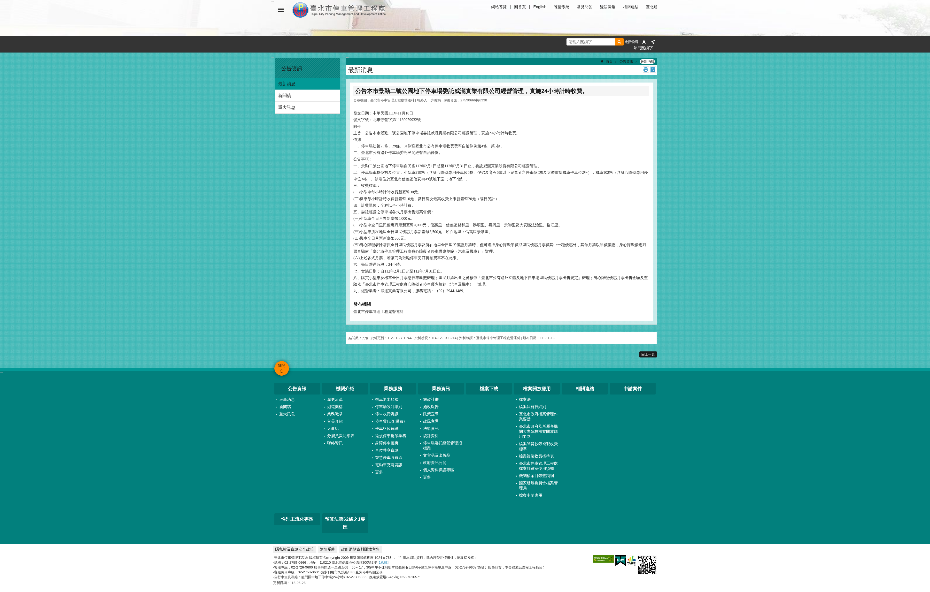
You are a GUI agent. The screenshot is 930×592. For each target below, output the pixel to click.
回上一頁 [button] (648, 354)
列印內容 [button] (646, 69)
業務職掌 (335, 414)
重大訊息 (286, 107)
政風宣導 (431, 421)
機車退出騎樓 (386, 399)
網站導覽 (499, 7)
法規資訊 (431, 428)
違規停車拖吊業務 (390, 436)
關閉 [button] (281, 9)
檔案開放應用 (537, 388)
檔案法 (525, 399)
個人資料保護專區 (438, 470)
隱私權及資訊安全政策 (294, 549)
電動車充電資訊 (388, 465)
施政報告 (431, 407)
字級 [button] (644, 42)
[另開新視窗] (603, 559)
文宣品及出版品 (436, 455)
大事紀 (333, 428)
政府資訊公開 (434, 463)
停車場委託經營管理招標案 (442, 445)
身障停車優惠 (386, 443)
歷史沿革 (335, 399)
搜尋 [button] (619, 42)
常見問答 (584, 7)
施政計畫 (431, 399)
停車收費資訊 (386, 414)
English (539, 7)
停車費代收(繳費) (390, 421)
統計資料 (431, 436)
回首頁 (520, 7)
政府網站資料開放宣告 (360, 549)
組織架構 (335, 407)
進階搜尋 (631, 42)
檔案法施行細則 (532, 407)
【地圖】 (383, 562)
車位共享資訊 (386, 450)
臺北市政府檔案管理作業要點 (538, 416)
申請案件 (633, 388)
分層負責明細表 (340, 436)
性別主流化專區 (297, 519)
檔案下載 (489, 388)
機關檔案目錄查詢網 (536, 476)
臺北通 (652, 7)
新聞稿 (284, 95)
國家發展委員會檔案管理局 (538, 485)
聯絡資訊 (335, 443)
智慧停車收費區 (388, 457)
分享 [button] (653, 42)
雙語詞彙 (607, 7)
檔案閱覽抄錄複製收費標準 (538, 446)
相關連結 (630, 7)
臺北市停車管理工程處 (339, 9)
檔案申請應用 (530, 495)
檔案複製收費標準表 (536, 456)
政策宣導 (431, 414)
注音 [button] (653, 69)
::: (272, 56)
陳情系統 (561, 7)
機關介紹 (345, 388)
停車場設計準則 (388, 407)
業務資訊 (441, 388)
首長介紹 (335, 421)
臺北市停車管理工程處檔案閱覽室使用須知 (538, 466)
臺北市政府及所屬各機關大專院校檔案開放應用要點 (538, 431)
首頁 (609, 61)
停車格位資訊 (386, 428)
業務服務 (393, 388)
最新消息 (286, 83)
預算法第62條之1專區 (345, 523)
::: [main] (347, 56)
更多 (379, 472)
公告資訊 (626, 61)
